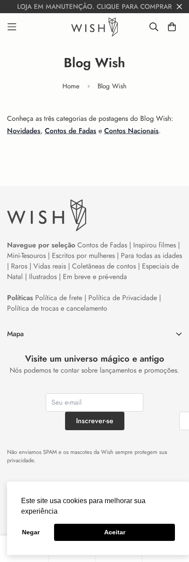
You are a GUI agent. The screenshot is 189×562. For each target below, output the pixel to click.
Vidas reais (49, 266)
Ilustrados (43, 277)
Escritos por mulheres (83, 255)
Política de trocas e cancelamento (57, 308)
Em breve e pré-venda (95, 277)
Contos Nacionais (131, 131)
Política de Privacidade (122, 298)
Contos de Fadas (70, 131)
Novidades (23, 131)
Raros (19, 266)
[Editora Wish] (94, 27)
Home (71, 86)
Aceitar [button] (114, 532)
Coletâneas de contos (104, 266)
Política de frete (58, 298)
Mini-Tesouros (26, 255)
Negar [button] (31, 532)
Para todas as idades (151, 255)
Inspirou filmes (154, 245)
